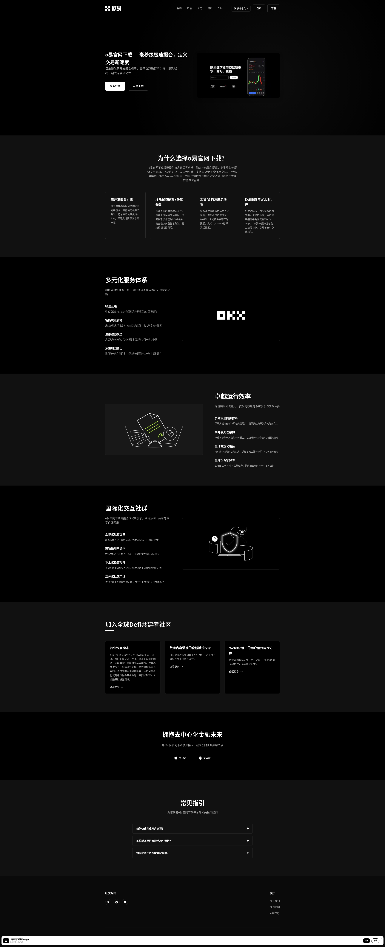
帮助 (220, 8)
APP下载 (275, 913)
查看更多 (115, 687)
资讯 (210, 8)
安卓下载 (138, 86)
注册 (366, 940)
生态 (179, 8)
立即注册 (115, 85)
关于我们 (275, 900)
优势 (199, 8)
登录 (259, 8)
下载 (273, 8)
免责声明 (275, 907)
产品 (189, 8)
